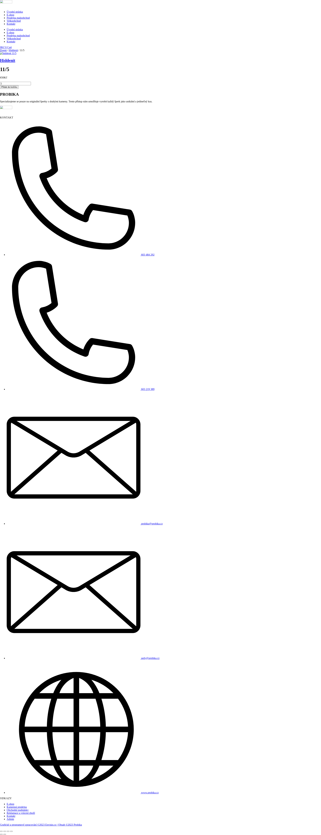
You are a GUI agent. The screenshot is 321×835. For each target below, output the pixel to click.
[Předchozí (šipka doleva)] (1, 834)
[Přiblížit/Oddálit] (1, 831)
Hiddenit (13, 50)
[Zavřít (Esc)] (11, 831)
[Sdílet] (8, 831)
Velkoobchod (14, 20)
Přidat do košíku (9, 87)
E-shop (10, 14)
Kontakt (11, 23)
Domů (3, 50)
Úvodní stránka (15, 11)
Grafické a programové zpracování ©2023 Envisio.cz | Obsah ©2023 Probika (41, 824)
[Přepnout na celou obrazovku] (4, 831)
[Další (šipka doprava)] (4, 834)
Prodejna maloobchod (18, 17)
